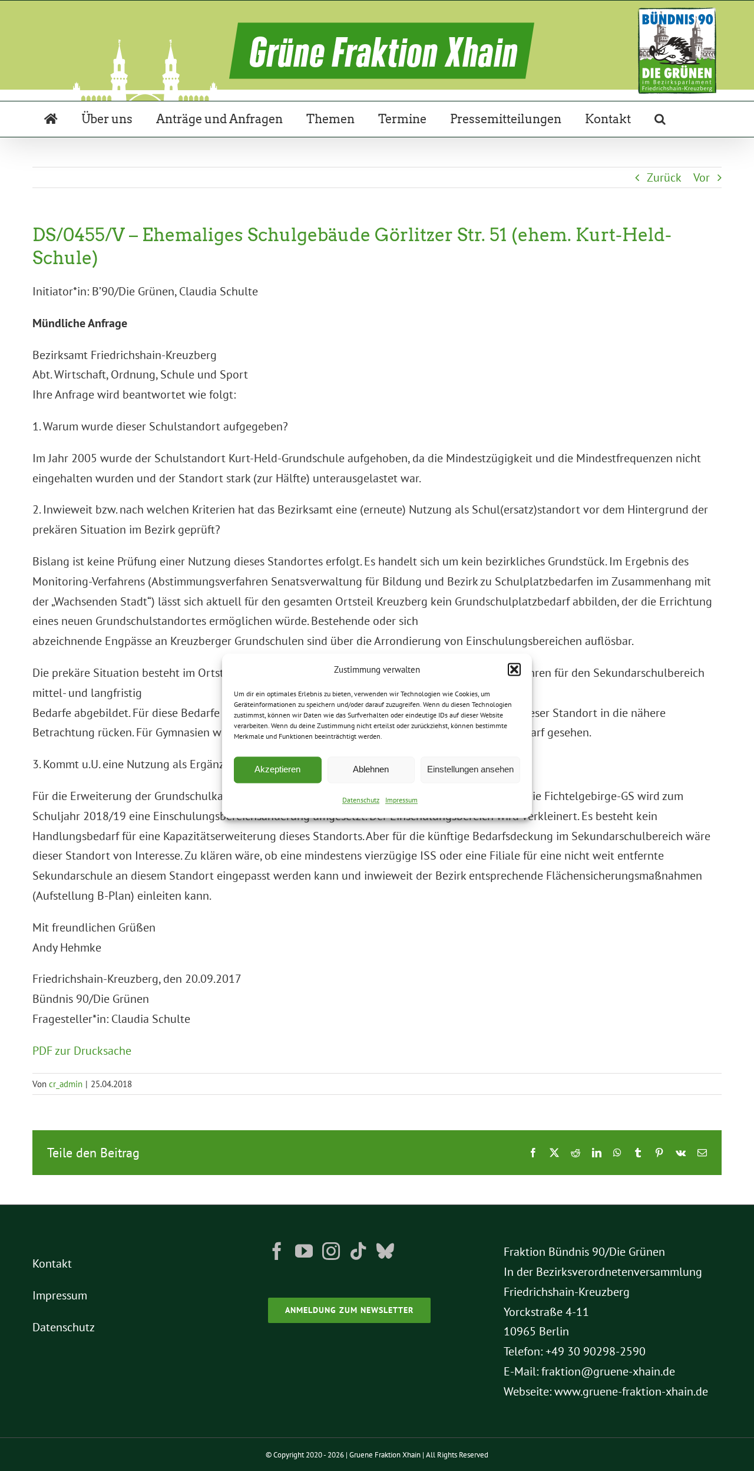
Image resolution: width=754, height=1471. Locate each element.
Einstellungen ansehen (470, 770)
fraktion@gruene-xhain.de (608, 1371)
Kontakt (52, 1263)
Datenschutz (360, 799)
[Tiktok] (358, 1251)
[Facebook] (277, 1251)
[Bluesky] (385, 1251)
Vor (701, 177)
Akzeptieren (277, 770)
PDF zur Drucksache (81, 1050)
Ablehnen (371, 770)
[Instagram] (331, 1251)
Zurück (664, 177)
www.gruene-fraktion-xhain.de (631, 1391)
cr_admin (65, 1084)
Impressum (401, 799)
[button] (514, 670)
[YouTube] (304, 1251)
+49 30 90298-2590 (595, 1351)
